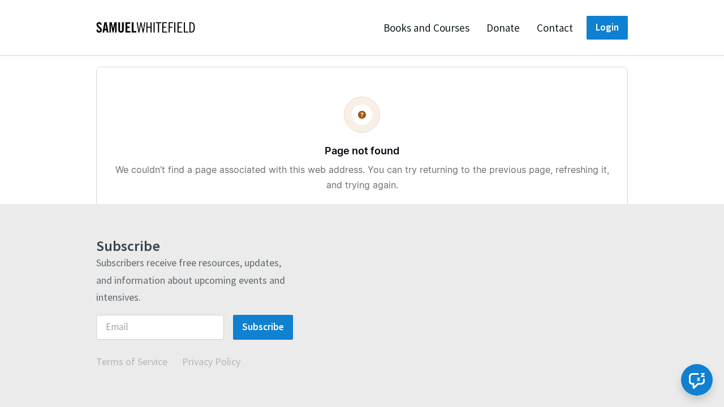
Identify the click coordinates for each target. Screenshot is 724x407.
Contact (555, 27)
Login (607, 27)
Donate (503, 27)
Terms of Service (131, 361)
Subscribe (263, 327)
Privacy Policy (211, 361)
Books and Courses (426, 27)
